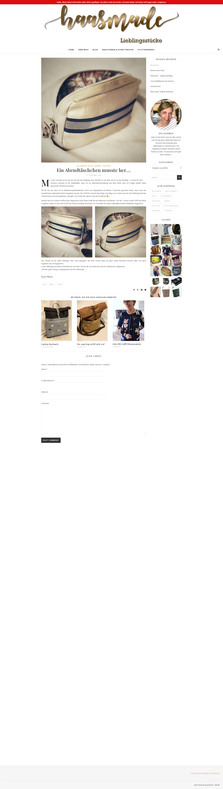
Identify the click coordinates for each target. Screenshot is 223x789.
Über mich (83, 49)
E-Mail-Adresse (48, 380)
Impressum (215, 773)
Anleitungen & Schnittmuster (118, 49)
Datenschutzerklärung (199, 773)
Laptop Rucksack (49, 344)
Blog (95, 49)
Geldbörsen (166, 196)
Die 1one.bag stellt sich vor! (91, 344)
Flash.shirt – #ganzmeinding (161, 76)
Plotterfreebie (171, 206)
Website (44, 392)
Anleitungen (171, 191)
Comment (45, 403)
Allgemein (82, 166)
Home (71, 49)
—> (85, 269)
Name (44, 369)
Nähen (98, 166)
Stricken (156, 210)
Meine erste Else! (157, 70)
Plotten (156, 206)
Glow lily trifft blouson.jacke (127, 344)
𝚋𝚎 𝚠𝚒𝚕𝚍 (154, 65)
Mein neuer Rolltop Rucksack (161, 91)
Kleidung (156, 201)
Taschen (106, 166)
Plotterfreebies (146, 49)
